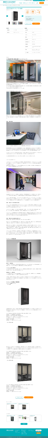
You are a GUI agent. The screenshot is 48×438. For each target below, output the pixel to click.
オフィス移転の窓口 (23, 430)
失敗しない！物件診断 (24, 432)
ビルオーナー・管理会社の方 (41, 0)
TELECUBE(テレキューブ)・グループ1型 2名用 (12, 403)
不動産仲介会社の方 (36, 0)
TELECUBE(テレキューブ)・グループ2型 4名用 (23, 403)
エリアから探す (16, 430)
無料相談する (36, 23)
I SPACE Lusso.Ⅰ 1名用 (32, 415)
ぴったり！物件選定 (23, 431)
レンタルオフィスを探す (17, 432)
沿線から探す (16, 431)
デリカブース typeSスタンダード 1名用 (11, 415)
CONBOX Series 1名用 (21, 415)
